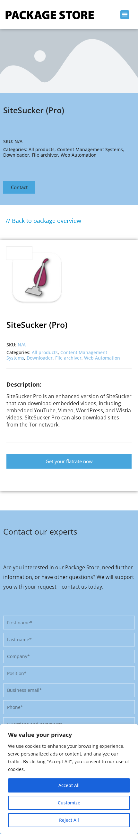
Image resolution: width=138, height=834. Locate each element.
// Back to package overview (43, 221)
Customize (69, 803)
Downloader (16, 155)
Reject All (69, 820)
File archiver (45, 155)
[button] (124, 14)
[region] (69, 779)
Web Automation (79, 155)
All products (42, 149)
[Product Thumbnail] (19, 253)
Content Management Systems (90, 149)
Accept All (69, 785)
